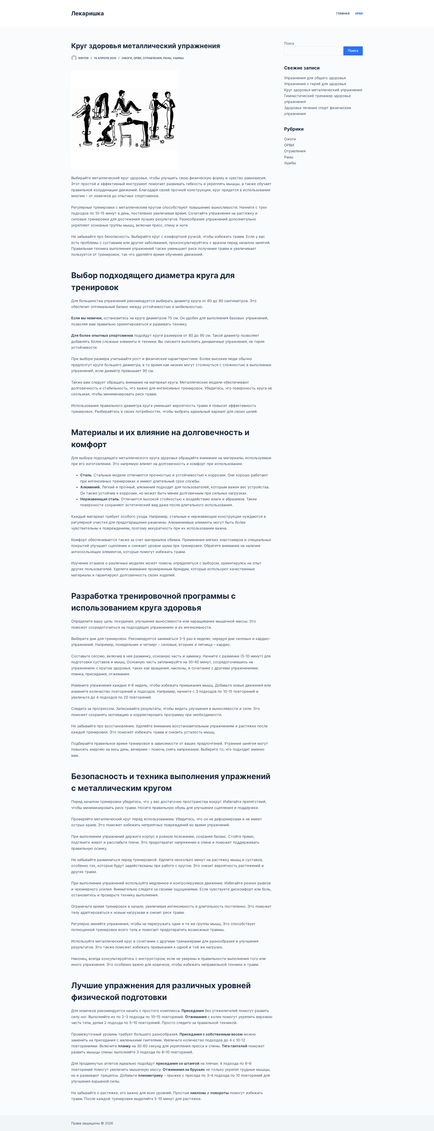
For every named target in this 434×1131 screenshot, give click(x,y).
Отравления (152, 58)
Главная (342, 13)
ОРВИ (359, 13)
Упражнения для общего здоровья (315, 78)
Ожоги (127, 58)
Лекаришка (87, 13)
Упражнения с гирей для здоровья (315, 83)
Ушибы (178, 58)
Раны (167, 58)
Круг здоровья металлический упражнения (323, 90)
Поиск (289, 43)
